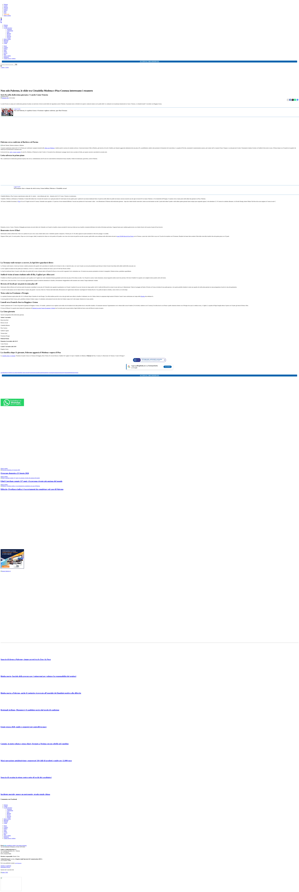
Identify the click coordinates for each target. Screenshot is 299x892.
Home (5, 46)
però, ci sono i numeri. (15, 152)
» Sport (3, 67)
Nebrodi (6, 42)
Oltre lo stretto (7, 15)
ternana (73, 372)
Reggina (143, 296)
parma (51, 372)
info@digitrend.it (18, 863)
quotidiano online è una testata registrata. (14, 845)
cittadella (19, 372)
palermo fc (47, 372)
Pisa (19, 201)
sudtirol (69, 372)
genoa (35, 372)
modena (38, 372)
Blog (5, 54)
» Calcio (7, 67)
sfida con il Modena (49, 148)
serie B (63, 372)
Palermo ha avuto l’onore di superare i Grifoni (43, 308)
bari (4, 372)
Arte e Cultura (7, 55)
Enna (8, 32)
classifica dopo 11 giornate (8, 355)
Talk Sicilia (6, 14)
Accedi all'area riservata (149, 61)
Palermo (6, 4)
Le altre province (8, 28)
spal (66, 372)
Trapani (9, 37)
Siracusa (6, 7)
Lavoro (5, 53)
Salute (5, 51)
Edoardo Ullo (5, 98)
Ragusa (9, 35)
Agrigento (9, 29)
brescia (12, 372)
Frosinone (31, 372)
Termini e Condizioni (6, 865)
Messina (9, 33)
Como (23, 372)
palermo (42, 372)
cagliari (15, 372)
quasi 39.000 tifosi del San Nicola (125, 236)
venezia (76, 372)
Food (5, 12)
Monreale (6, 40)
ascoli (2, 372)
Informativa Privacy (5, 867)
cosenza (27, 372)
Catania (5, 5)
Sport (5, 11)
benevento (7, 372)
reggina (60, 372)
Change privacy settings (9, 58)
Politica (5, 10)
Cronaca (6, 8)
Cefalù (5, 43)
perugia (54, 372)
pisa (57, 372)
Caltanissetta (10, 30)
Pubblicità (6, 57)
